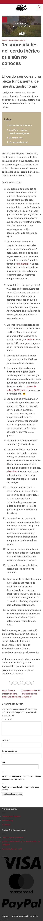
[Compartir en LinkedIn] (32, 683)
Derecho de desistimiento (12, 837)
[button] (3, 7)
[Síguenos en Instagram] (21, 2)
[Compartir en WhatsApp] (11, 683)
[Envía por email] (24, 683)
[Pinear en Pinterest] (28, 683)
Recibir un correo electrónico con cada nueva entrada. (20, 788)
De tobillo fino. (16, 138)
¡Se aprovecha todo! (18, 142)
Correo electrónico (10, 751)
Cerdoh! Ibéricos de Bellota (13, 40)
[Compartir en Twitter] (19, 683)
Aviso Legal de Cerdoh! (12, 849)
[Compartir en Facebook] (15, 683)
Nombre (5, 740)
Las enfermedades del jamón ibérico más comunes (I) (31, 694)
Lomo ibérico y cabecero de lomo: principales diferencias (11, 694)
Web (3, 762)
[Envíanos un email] (23, 2)
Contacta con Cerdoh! (11, 816)
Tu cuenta (6, 825)
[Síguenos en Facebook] (19, 2)
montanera (22, 264)
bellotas (31, 339)
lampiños (13, 471)
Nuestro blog (7, 820)
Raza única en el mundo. (20, 126)
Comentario (7, 719)
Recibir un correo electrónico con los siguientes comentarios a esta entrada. (21, 777)
